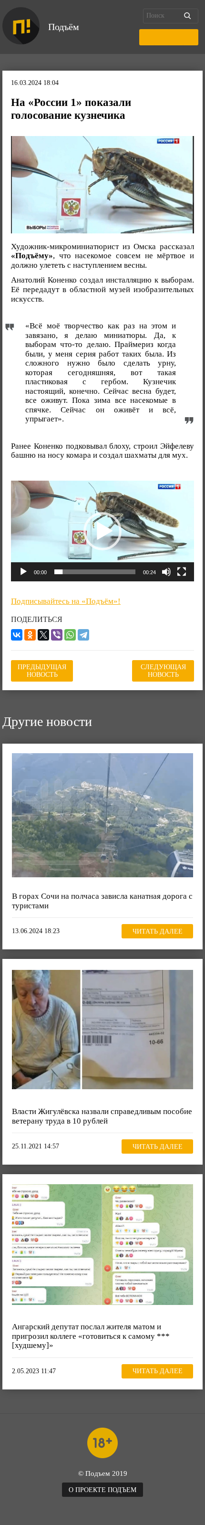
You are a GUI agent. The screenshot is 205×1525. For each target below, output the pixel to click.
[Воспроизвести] (23, 572)
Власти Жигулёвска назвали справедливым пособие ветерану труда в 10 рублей (102, 1116)
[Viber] (56, 635)
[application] (102, 531)
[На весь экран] (181, 572)
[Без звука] (166, 572)
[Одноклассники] (30, 635)
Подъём (63, 26)
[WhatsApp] (70, 635)
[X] (43, 635)
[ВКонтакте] (16, 635)
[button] (102, 531)
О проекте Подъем (102, 1489)
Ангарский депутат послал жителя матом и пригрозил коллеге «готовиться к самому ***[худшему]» (91, 1336)
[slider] (94, 571)
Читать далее (158, 931)
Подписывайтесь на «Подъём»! (66, 601)
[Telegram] (83, 635)
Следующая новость (163, 670)
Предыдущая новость (42, 670)
